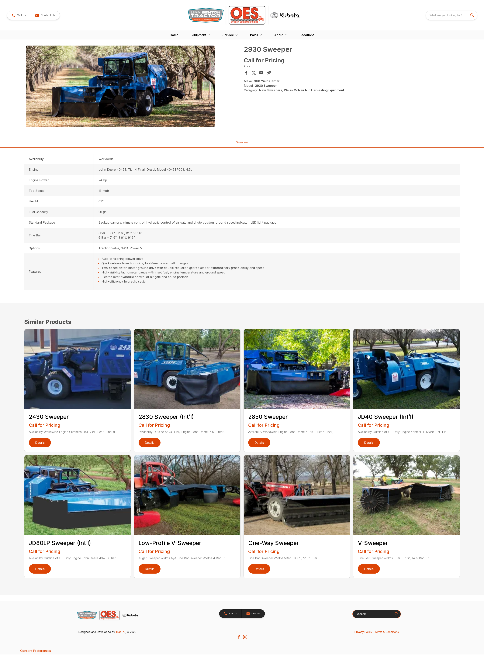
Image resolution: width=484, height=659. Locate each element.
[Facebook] (239, 637)
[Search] (396, 614)
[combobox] (451, 15)
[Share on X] (253, 72)
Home (174, 35)
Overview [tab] (242, 142)
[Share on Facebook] (246, 72)
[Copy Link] (269, 72)
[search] (472, 15)
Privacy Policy (363, 631)
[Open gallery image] (120, 86)
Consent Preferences (35, 651)
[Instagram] (245, 637)
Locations (307, 35)
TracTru (120, 631)
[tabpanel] (133, 87)
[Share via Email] (261, 72)
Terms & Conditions (387, 631)
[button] (19, 15)
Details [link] (40, 442)
